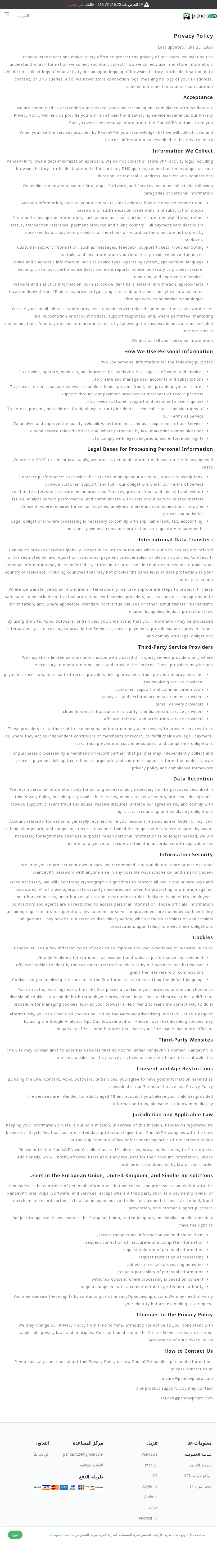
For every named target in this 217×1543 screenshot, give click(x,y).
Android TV (148, 1518)
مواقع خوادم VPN (198, 1475)
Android (150, 1496)
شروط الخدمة (200, 1465)
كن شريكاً (41, 1454)
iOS (154, 1475)
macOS (151, 1465)
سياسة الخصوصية (198, 1454)
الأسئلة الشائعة (91, 1465)
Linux (152, 1507)
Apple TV (149, 1486)
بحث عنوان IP (201, 1486)
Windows (149, 1454)
